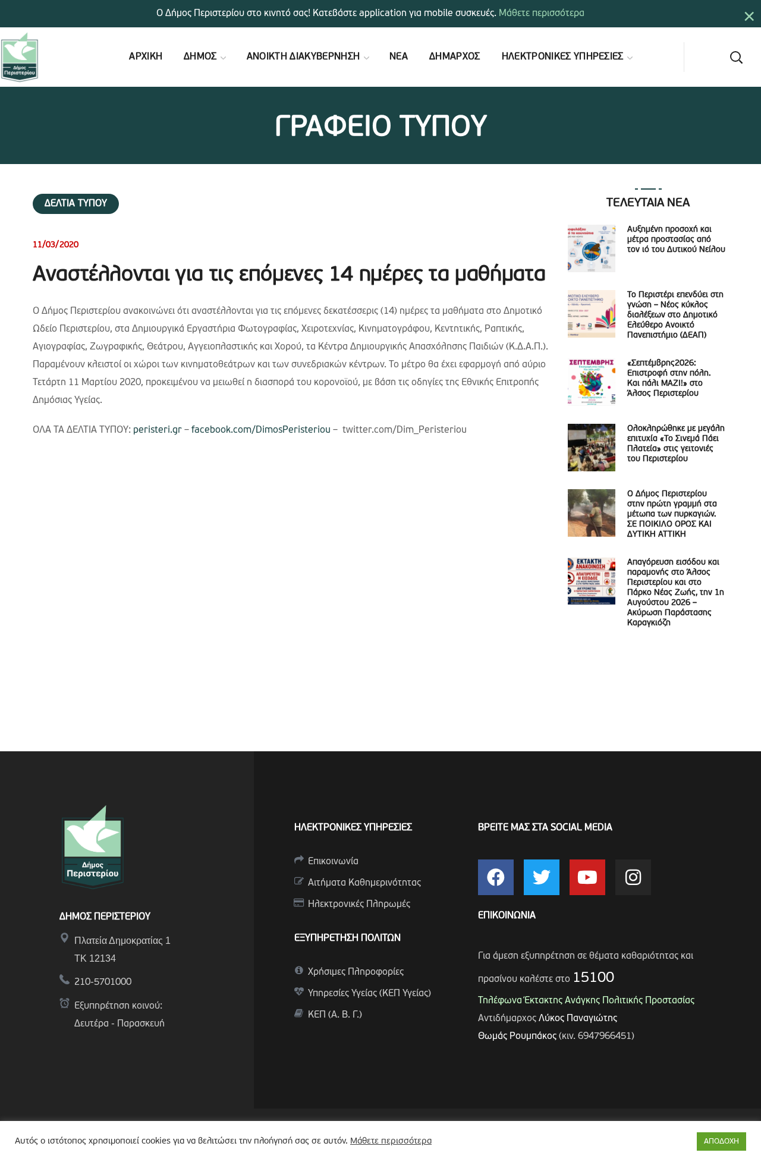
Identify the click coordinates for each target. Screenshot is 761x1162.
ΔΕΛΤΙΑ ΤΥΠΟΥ (76, 204)
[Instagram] (633, 877)
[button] (736, 57)
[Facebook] (496, 877)
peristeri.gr (157, 430)
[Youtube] (587, 877)
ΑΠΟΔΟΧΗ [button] (721, 1141)
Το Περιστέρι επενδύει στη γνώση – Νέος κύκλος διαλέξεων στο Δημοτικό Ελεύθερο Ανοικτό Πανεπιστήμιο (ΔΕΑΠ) (675, 315)
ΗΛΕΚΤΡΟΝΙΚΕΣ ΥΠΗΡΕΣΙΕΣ (353, 828)
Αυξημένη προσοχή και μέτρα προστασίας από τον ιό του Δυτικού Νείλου (676, 239)
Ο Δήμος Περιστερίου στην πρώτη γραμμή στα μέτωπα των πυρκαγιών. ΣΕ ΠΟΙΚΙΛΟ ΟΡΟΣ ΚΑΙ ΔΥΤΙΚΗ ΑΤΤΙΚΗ (672, 514)
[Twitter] (541, 877)
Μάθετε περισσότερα (541, 13)
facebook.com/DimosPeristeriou (261, 430)
